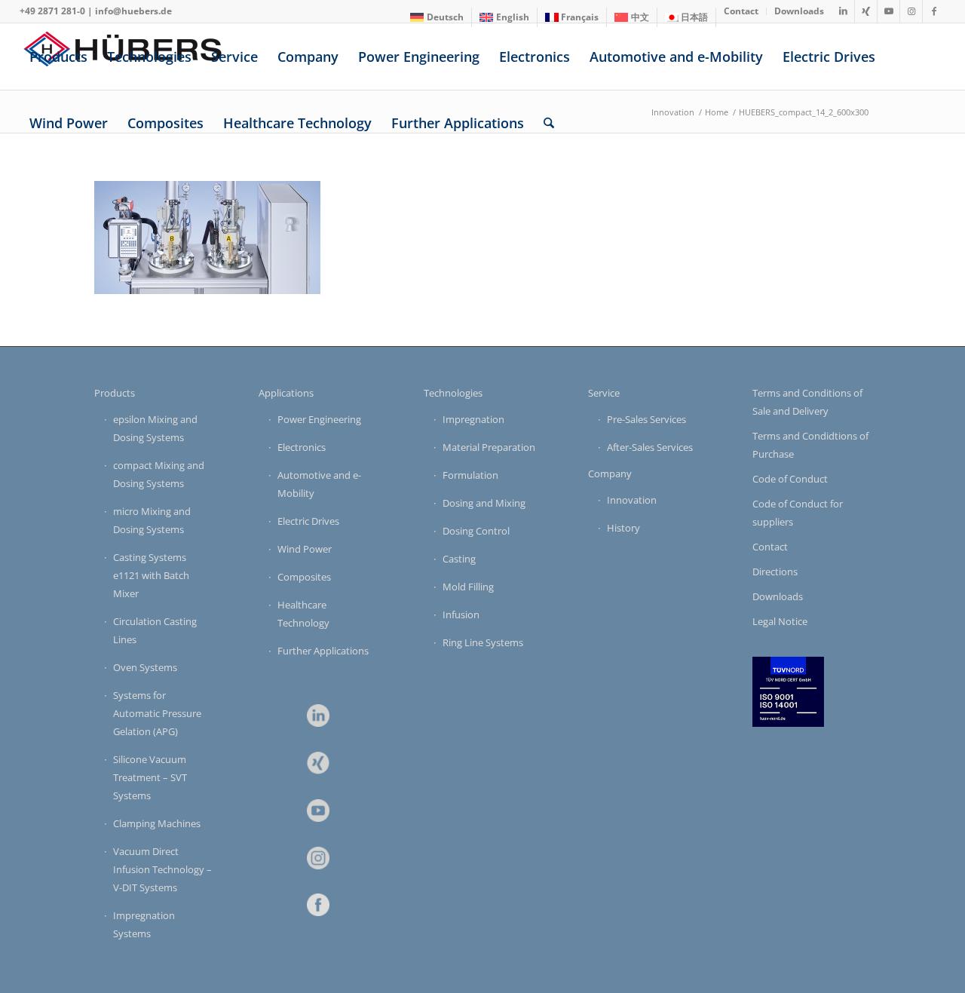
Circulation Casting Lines (155, 630)
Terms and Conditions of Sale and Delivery (807, 402)
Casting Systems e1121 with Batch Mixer (151, 575)
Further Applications (323, 650)
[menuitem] (437, 17)
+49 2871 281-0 (52, 11)
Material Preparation (489, 447)
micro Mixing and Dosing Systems (152, 520)
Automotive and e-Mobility (319, 484)
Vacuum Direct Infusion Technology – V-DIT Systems (162, 869)
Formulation (470, 475)
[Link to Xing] (866, 11)
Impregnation (473, 419)
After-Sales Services (650, 447)
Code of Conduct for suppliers (797, 513)
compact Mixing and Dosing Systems (158, 474)
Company (610, 473)
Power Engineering (319, 419)
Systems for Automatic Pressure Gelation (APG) (157, 713)
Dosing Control (476, 531)
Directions (775, 571)
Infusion (461, 614)
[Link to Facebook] (934, 11)
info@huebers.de (133, 11)
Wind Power (304, 549)
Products (114, 393)
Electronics (301, 447)
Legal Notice (779, 621)
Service (604, 393)
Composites (304, 577)
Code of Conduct (790, 479)
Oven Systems (145, 667)
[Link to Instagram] (911, 11)
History (623, 528)
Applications (286, 393)
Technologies (453, 393)
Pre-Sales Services (646, 419)
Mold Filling (468, 586)
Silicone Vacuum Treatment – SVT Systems (150, 777)
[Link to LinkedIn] (843, 11)
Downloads (777, 596)
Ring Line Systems (483, 642)
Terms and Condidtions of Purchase (810, 445)
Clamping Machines (157, 823)
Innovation (632, 500)
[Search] (549, 123)
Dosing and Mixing (484, 503)
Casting (459, 558)
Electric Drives (308, 521)
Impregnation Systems (144, 924)
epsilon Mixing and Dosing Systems (155, 428)
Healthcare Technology (303, 614)
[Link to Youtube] (888, 11)
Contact (770, 546)
